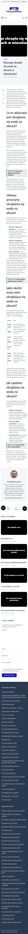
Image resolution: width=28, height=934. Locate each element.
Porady (5, 59)
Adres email (5, 655)
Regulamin (23, 1)
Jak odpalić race (7, 539)
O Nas (8, 1)
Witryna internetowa (6, 662)
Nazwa (4, 649)
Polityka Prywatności (15, 1)
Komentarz (5, 630)
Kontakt (3, 1)
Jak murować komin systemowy (12, 610)
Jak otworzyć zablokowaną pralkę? (14, 562)
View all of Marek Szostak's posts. (14, 498)
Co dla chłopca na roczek (10, 586)
